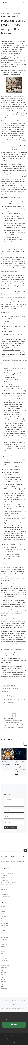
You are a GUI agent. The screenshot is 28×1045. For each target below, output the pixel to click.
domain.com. (4, 58)
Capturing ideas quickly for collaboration (6, 766)
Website (8, 822)
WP (8, 1038)
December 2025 (4, 923)
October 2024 (4, 939)
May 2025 (3, 928)
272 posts (7, 729)
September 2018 (5, 991)
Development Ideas (6, 877)
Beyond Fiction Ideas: (7, 873)
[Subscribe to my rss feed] (1, 839)
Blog (6, 8)
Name (7, 811)
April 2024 (3, 953)
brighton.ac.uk (18, 537)
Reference (4, 889)
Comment (8, 799)
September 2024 (5, 942)
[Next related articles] (25, 744)
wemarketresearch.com (14, 194)
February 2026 (4, 918)
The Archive (4, 894)
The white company (20, 41)
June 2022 (3, 979)
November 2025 (4, 925)
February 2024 (4, 958)
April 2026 (3, 913)
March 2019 (3, 986)
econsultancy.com (21, 540)
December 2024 (4, 937)
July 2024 (3, 946)
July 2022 (3, 977)
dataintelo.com (5, 275)
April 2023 (3, 974)
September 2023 (5, 965)
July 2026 (3, 906)
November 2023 (4, 963)
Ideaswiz (11, 1036)
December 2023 (4, 960)
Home (2, 8)
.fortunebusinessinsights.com (11, 350)
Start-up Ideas (11, 8)
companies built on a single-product (11, 64)
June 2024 (3, 949)
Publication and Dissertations (9, 882)
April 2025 (3, 930)
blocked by (15, 1025)
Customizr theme (21, 1038)
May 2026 (3, 911)
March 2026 (3, 916)
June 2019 (3, 981)
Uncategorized (5, 896)
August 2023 (4, 967)
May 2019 (3, 984)
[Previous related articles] (21, 744)
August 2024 (4, 944)
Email (7, 817)
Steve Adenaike (6, 36)
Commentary (4, 875)
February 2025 (4, 932)
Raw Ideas (4, 887)
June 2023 (3, 972)
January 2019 (4, 988)
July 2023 (3, 970)
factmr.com (4, 271)
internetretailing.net (9, 540)
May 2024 (3, 951)
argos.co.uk (15, 535)
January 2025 (4, 935)
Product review (5, 880)
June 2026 (3, 909)
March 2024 (3, 956)
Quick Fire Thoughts (7, 884)
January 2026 (4, 920)
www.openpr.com (6, 292)
